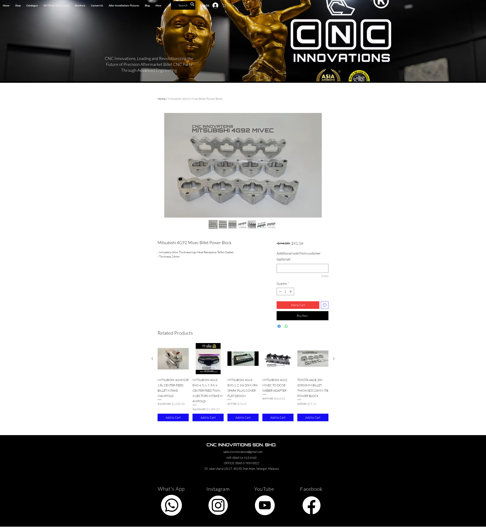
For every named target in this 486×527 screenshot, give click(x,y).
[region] (171, 505)
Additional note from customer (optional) (299, 256)
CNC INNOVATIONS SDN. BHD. (241, 444)
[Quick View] (173, 358)
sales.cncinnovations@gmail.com (243, 452)
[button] (56, 5)
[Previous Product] (152, 358)
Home (162, 99)
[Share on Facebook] (279, 326)
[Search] (192, 4)
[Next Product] (333, 358)
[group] (243, 382)
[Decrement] (279, 291)
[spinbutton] (285, 291)
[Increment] (290, 291)
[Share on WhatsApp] (286, 326)
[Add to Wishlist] (325, 305)
